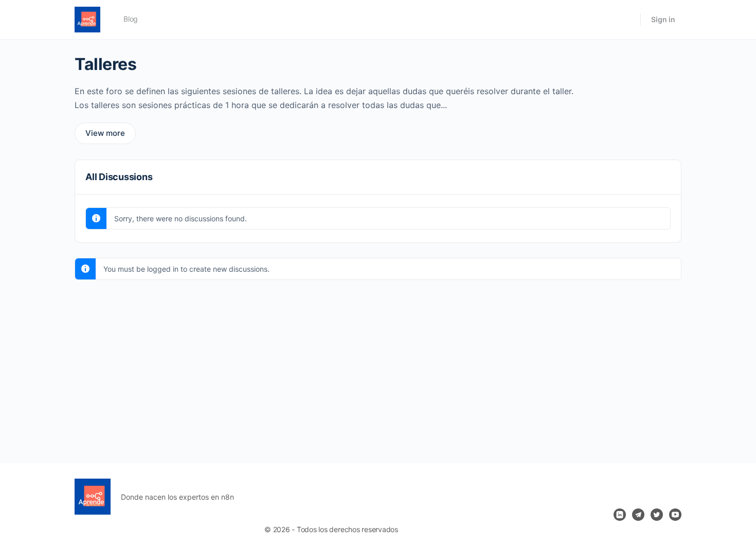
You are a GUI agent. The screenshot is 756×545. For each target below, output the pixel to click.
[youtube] (675, 514)
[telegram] (638, 514)
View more (105, 133)
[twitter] (657, 514)
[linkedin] (620, 514)
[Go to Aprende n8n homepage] (87, 18)
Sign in (663, 19)
